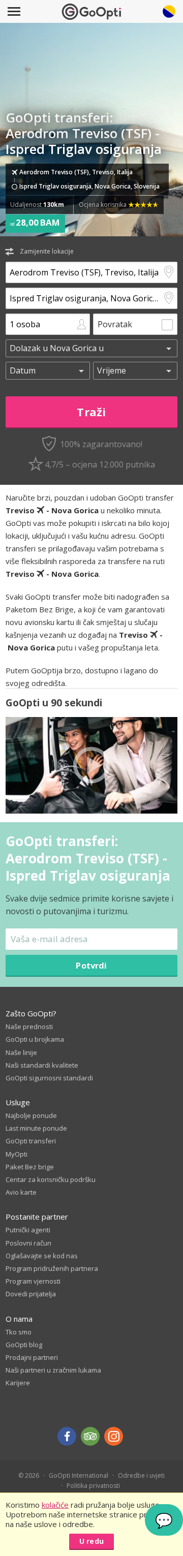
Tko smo (19, 1331)
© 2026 (28, 1475)
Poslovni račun (28, 1243)
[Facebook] (66, 1436)
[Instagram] (113, 1436)
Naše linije (21, 1052)
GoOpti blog (24, 1344)
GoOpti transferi (31, 1140)
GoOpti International (78, 1475)
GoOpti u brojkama (35, 1039)
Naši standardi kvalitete (42, 1065)
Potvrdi (91, 965)
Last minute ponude (36, 1128)
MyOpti (16, 1154)
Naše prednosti (29, 1026)
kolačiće (55, 1505)
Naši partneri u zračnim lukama (53, 1370)
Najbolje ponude (31, 1115)
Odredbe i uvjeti (141, 1475)
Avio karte (21, 1192)
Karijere (18, 1382)
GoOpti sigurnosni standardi (49, 1077)
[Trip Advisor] (90, 1436)
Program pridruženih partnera (52, 1268)
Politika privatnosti (93, 1485)
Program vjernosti (33, 1281)
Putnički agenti (28, 1229)
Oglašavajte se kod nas (42, 1255)
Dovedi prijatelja (31, 1293)
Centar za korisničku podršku (51, 1179)
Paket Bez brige (30, 1166)
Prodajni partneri (32, 1357)
